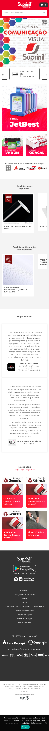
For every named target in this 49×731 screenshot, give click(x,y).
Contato (24, 602)
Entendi (25, 727)
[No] (45, 722)
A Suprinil (24, 590)
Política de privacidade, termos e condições (24, 606)
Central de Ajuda (24, 614)
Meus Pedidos (24, 623)
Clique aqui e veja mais (24, 469)
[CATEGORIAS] (3, 5)
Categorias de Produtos (24, 594)
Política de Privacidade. (33, 723)
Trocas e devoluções (24, 610)
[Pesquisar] (44, 12)
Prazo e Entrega (24, 619)
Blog (24, 598)
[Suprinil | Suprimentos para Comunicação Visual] (25, 5)
